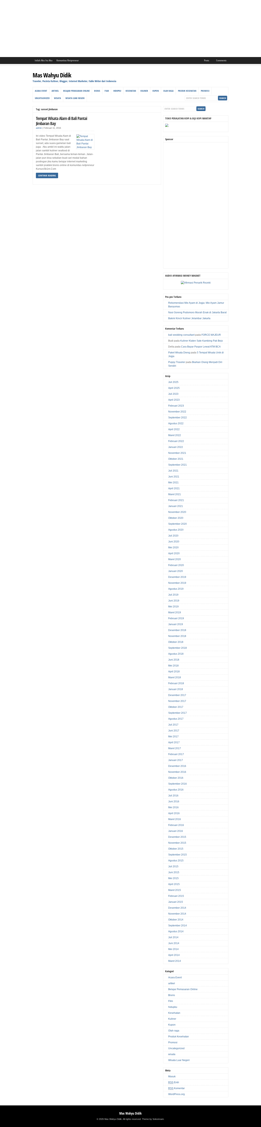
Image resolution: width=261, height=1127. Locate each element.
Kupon (156, 90)
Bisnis (97, 90)
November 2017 (177, 701)
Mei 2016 (173, 807)
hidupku (117, 90)
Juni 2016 (173, 801)
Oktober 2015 (175, 848)
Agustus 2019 (176, 588)
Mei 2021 (173, 482)
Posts (206, 60)
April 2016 (174, 813)
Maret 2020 (174, 559)
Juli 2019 (173, 594)
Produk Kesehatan (187, 90)
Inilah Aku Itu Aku (43, 60)
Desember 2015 (177, 837)
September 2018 (177, 648)
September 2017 (177, 712)
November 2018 (177, 636)
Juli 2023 (173, 394)
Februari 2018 (176, 683)
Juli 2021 (173, 470)
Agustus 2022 (176, 423)
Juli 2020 (173, 535)
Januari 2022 (175, 447)
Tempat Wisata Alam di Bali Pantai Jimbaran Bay (61, 120)
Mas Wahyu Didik (52, 75)
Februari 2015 (176, 896)
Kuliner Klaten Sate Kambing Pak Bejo (201, 340)
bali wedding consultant (181, 334)
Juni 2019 (173, 600)
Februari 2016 (176, 825)
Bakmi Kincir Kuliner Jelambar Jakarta (189, 318)
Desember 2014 (177, 907)
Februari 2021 (176, 500)
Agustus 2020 (176, 529)
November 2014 (177, 913)
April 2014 (174, 955)
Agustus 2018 (176, 653)
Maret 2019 (174, 612)
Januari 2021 (175, 506)
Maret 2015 (174, 890)
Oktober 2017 (175, 707)
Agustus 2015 (176, 860)
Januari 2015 (175, 902)
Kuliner (144, 90)
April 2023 (174, 399)
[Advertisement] (122, 28)
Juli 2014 (173, 937)
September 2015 (177, 854)
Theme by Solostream (153, 1119)
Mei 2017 (173, 736)
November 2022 (177, 411)
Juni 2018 (173, 659)
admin (39, 128)
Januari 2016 (175, 831)
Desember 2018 (177, 630)
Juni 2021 (173, 476)
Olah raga (168, 90)
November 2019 (177, 583)
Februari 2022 (176, 441)
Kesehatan (131, 90)
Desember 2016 (177, 766)
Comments (221, 60)
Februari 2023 (176, 405)
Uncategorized (42, 98)
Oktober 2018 (175, 642)
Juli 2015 (173, 866)
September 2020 (177, 523)
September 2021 (177, 464)
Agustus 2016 (176, 789)
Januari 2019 (175, 624)
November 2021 (177, 453)
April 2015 (174, 884)
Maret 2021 (174, 494)
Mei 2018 (173, 665)
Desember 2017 (177, 695)
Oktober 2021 (175, 458)
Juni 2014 (173, 943)
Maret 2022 (174, 435)
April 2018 (174, 671)
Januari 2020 (175, 571)
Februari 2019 (176, 618)
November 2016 (177, 772)
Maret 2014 (174, 961)
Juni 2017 (173, 730)
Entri (173, 1082)
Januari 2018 (175, 689)
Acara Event (41, 90)
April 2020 (174, 553)
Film (107, 90)
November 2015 (177, 842)
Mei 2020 (173, 547)
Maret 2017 (174, 748)
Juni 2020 (173, 541)
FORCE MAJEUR (211, 334)
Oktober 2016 (175, 777)
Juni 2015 (173, 872)
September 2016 (177, 783)
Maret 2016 (174, 819)
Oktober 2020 (175, 518)
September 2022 (177, 417)
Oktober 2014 (175, 919)
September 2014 (177, 925)
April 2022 (174, 429)
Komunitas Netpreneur (67, 60)
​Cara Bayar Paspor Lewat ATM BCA (201, 346)
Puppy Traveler (176, 362)
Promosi (205, 90)
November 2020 (177, 512)
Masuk (172, 1076)
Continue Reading (47, 175)
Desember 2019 (177, 577)
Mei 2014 (173, 949)
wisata (57, 98)
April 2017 (174, 742)
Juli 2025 (173, 382)
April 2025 (174, 388)
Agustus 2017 (176, 718)
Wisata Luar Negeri (75, 98)
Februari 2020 (176, 565)
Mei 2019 (173, 606)
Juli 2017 (173, 724)
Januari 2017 (175, 760)
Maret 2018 (174, 677)
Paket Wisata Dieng (179, 352)
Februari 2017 (176, 754)
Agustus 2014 (176, 931)
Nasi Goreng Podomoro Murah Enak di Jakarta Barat (197, 312)
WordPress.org (176, 1094)
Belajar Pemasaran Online (76, 90)
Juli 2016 (173, 795)
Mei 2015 (173, 878)
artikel (55, 90)
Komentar (176, 1088)
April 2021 (174, 488)
